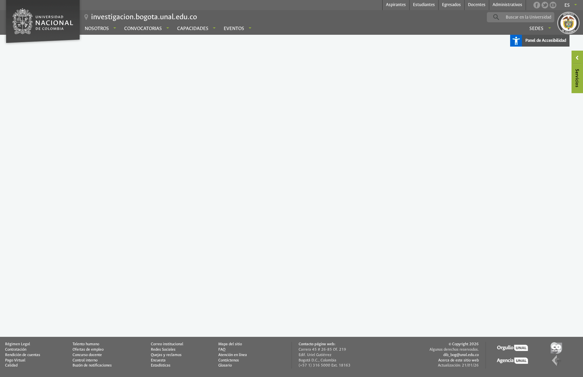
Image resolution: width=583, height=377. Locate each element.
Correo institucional (167, 344)
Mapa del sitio (230, 344)
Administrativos (507, 4)
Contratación (15, 350)
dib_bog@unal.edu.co (461, 355)
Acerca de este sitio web (458, 360)
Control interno (85, 360)
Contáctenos (228, 360)
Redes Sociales (163, 350)
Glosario (225, 365)
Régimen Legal (17, 344)
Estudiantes (424, 4)
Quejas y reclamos (166, 355)
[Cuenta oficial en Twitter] (545, 5)
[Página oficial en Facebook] (536, 5)
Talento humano (86, 344)
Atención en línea (232, 355)
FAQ (221, 350)
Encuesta (158, 360)
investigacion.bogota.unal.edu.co (144, 17)
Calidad (11, 365)
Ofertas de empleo (88, 350)
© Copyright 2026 (464, 344)
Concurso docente (87, 355)
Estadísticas (160, 365)
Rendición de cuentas (22, 355)
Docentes (476, 4)
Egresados (451, 4)
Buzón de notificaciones (92, 365)
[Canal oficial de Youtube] (553, 5)
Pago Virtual (15, 360)
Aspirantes (396, 4)
